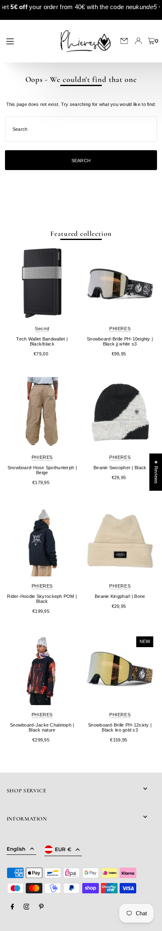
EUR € (63, 849)
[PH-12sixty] (119, 669)
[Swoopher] (119, 412)
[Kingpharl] (119, 541)
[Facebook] (12, 907)
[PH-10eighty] (119, 283)
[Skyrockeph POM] (42, 541)
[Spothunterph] (42, 412)
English (16, 849)
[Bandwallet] (42, 283)
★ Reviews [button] (155, 472)
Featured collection (80, 233)
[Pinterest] (41, 907)
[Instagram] (26, 907)
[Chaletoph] (42, 669)
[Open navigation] (28, 40)
